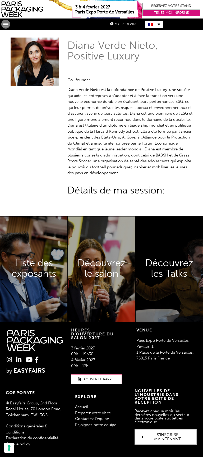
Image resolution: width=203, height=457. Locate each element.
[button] (171, 6)
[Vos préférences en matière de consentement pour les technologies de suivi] (9, 448)
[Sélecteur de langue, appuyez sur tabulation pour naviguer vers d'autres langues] (154, 24)
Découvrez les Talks (169, 310)
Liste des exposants (34, 291)
